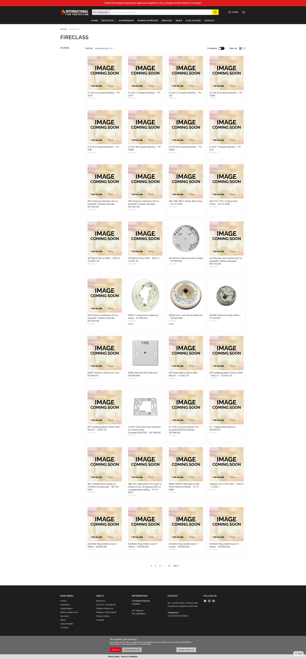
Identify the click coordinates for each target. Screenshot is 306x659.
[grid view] (240, 48)
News (179, 20)
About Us (100, 600)
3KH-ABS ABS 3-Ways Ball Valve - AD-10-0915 (185, 202)
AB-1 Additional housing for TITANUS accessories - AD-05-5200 (103, 486)
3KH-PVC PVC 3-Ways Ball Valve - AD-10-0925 (223, 202)
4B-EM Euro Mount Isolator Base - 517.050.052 (186, 260)
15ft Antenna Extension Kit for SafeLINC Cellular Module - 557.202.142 (102, 204)
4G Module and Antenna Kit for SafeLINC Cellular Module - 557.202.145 (226, 261)
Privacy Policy (102, 616)
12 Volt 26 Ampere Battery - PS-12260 (226, 94)
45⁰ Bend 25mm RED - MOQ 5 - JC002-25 (144, 260)
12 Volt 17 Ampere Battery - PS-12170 (144, 94)
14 (169, 565)
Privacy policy (114, 656)
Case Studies (193, 20)
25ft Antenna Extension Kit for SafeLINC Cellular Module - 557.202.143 (143, 204)
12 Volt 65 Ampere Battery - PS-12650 (186, 148)
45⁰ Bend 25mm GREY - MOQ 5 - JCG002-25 (104, 260)
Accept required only (132, 650)
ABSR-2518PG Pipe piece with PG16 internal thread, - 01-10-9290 (184, 486)
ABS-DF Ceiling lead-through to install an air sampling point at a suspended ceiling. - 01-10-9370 (145, 488)
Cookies (100, 619)
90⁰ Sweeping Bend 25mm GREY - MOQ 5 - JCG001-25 (226, 374)
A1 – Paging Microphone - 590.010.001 (223, 428)
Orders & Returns (104, 608)
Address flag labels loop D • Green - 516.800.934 (224, 545)
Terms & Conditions (129, 656)
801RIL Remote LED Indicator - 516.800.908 (143, 374)
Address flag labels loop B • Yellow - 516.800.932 (143, 545)
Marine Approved (147, 20)
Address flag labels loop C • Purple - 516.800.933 (184, 545)
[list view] (244, 48)
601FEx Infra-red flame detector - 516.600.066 (186, 317)
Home (94, 20)
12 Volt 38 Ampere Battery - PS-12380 (145, 148)
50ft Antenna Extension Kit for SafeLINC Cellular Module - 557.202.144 (102, 318)
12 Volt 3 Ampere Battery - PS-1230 (103, 148)
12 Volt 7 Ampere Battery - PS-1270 (225, 148)
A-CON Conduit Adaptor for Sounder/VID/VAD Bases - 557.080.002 (184, 429)
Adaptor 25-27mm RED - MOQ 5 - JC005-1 (226, 485)
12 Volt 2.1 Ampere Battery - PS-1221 (185, 94)
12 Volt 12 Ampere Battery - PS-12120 (103, 94)
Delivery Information (106, 612)
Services (167, 20)
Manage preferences (186, 650)
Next (176, 565)
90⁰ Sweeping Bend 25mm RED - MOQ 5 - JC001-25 (104, 428)
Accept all (115, 650)
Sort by (89, 48)
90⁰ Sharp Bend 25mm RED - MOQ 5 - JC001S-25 (184, 374)
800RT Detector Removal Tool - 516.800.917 (104, 374)
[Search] (215, 12)
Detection (107, 20)
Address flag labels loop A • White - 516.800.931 (102, 545)
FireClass (91, 98)
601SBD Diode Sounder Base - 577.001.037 (225, 317)
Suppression (126, 20)
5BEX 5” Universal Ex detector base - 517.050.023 (143, 317)
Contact (209, 20)
